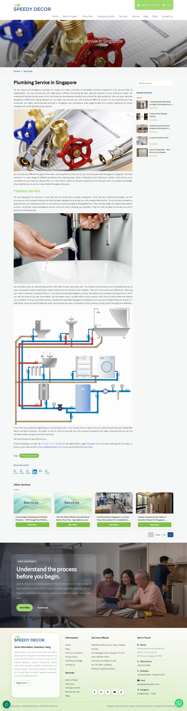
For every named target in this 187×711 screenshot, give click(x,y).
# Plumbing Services (29, 455)
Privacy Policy (71, 656)
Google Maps (143, 693)
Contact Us (167, 16)
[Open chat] (6, 704)
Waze (153, 693)
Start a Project (70, 16)
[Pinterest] (108, 692)
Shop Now (87, 16)
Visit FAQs (25, 607)
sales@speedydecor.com (148, 684)
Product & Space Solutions (103, 668)
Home (55, 16)
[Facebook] (94, 692)
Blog (145, 16)
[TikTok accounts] (121, 692)
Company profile (105, 16)
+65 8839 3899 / (144, 674)
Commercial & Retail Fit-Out (103, 660)
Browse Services (72, 691)
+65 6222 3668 (143, 665)
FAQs (154, 16)
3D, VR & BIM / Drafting (101, 664)
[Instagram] (101, 692)
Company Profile (72, 687)
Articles (135, 16)
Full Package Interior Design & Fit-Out (107, 652)
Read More (153, 108)
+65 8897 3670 (47, 443)
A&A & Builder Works (100, 656)
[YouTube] (115, 692)
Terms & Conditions (74, 652)
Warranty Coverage (73, 660)
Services (123, 16)
